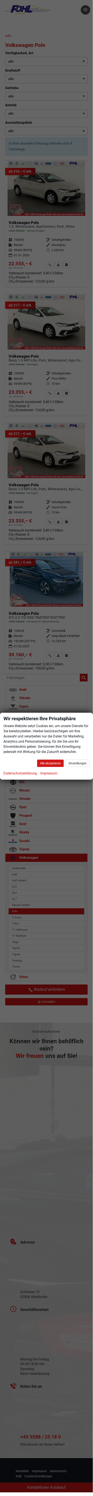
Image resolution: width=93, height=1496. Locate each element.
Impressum (48, 773)
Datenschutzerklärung (20, 773)
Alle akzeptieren (50, 763)
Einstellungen (78, 763)
